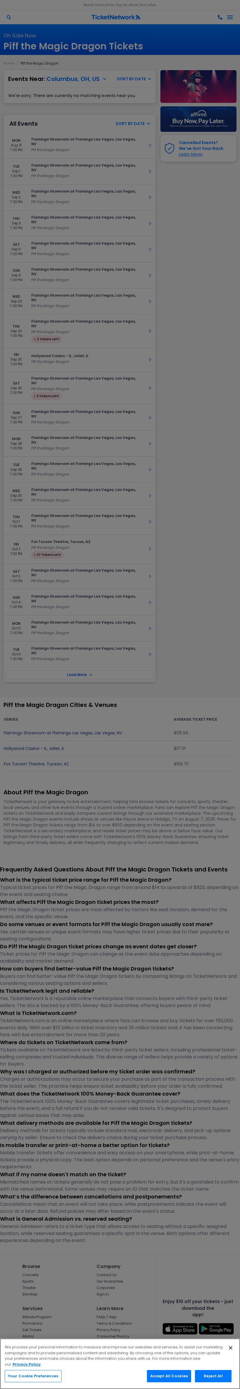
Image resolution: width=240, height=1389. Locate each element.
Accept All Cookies (169, 1376)
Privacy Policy (27, 1364)
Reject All (213, 1376)
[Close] (230, 1347)
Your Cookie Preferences (33, 1376)
